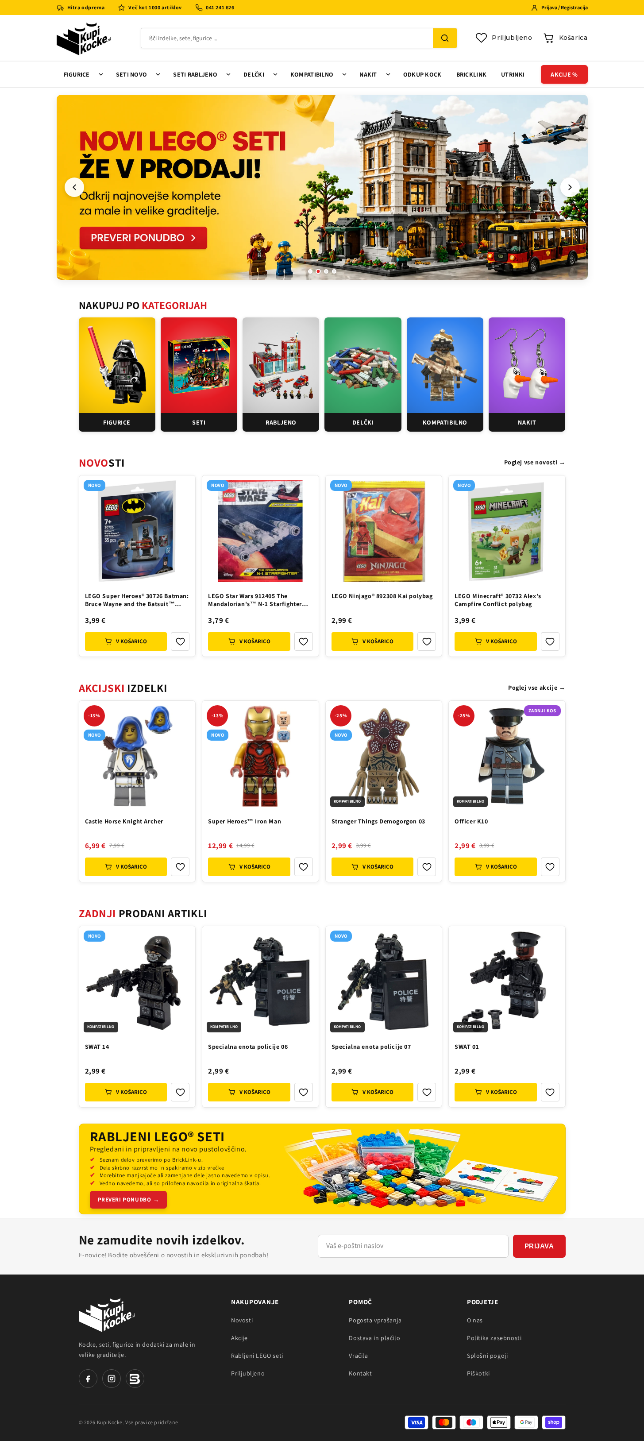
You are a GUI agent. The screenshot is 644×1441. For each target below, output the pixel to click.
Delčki (253, 74)
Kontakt (360, 1373)
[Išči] (445, 38)
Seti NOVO (131, 74)
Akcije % (564, 74)
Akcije (239, 1338)
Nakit (368, 74)
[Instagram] (111, 1378)
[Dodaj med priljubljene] (180, 641)
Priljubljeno (248, 1373)
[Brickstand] (135, 1378)
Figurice (77, 74)
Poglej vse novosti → (535, 462)
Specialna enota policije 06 (248, 1047)
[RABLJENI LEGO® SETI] (423, 1169)
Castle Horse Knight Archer (124, 821)
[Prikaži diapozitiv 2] (318, 271)
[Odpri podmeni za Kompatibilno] (344, 74)
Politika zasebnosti (494, 1338)
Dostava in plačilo (374, 1338)
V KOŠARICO (131, 641)
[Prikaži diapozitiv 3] (326, 271)
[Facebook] (88, 1378)
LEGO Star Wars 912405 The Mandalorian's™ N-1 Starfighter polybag (255, 601)
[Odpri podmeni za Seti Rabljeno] (228, 74)
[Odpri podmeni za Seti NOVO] (158, 74)
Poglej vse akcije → (536, 688)
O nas (475, 1320)
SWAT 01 (467, 1047)
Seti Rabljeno (195, 74)
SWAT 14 (97, 1047)
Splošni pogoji (487, 1356)
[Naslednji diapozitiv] (570, 187)
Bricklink (471, 74)
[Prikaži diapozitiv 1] (310, 271)
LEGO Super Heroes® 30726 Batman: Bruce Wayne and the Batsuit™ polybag (137, 601)
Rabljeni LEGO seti (257, 1356)
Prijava (539, 1246)
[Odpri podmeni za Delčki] (275, 74)
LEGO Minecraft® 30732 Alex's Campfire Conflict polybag (498, 600)
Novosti (242, 1320)
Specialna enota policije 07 (371, 1047)
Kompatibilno (311, 74)
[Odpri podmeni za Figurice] (100, 74)
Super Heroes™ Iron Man (244, 821)
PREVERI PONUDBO (128, 1199)
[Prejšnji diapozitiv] (74, 187)
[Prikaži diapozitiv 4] (334, 271)
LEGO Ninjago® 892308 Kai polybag (382, 596)
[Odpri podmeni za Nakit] (388, 74)
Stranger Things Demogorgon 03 (378, 821)
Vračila (358, 1356)
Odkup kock (422, 74)
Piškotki (478, 1373)
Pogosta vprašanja (375, 1320)
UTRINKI (512, 74)
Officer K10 (471, 821)
